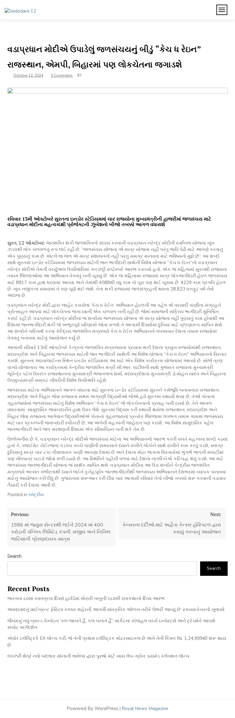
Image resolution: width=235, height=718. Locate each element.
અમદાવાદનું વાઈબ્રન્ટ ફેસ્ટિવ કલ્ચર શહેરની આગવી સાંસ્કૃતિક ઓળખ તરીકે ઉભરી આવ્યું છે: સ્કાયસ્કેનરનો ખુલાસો (116, 609)
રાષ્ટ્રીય (36, 495)
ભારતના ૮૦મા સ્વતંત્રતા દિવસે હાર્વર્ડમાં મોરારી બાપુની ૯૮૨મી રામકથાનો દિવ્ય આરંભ (86, 598)
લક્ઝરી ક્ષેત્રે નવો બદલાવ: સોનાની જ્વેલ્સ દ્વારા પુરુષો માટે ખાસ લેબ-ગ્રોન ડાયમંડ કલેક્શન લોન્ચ (98, 656)
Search (14, 556)
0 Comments (62, 75)
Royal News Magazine (145, 708)
